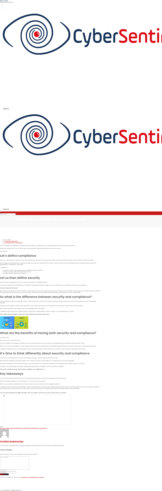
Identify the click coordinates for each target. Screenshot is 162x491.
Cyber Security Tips (8, 242)
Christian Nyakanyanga (11, 241)
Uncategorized (18, 242)
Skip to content (4, 0)
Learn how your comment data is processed (32, 477)
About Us (6, 108)
